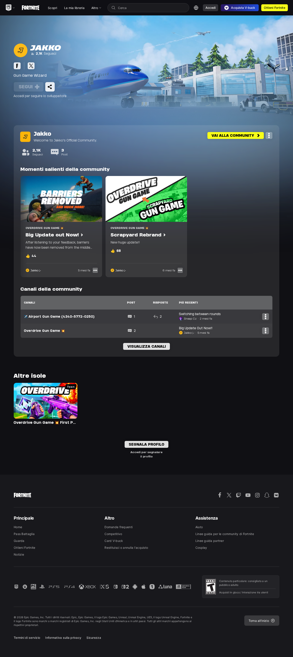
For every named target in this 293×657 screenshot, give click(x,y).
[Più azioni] (269, 135)
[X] (31, 65)
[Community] (17, 65)
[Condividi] (50, 87)
